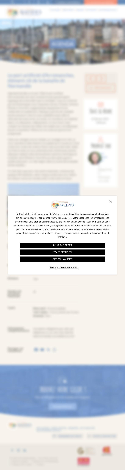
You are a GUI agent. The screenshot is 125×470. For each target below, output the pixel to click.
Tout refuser (63, 252)
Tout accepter (62, 245)
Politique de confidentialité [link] (64, 267)
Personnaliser (62, 259)
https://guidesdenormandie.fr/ (40, 213)
